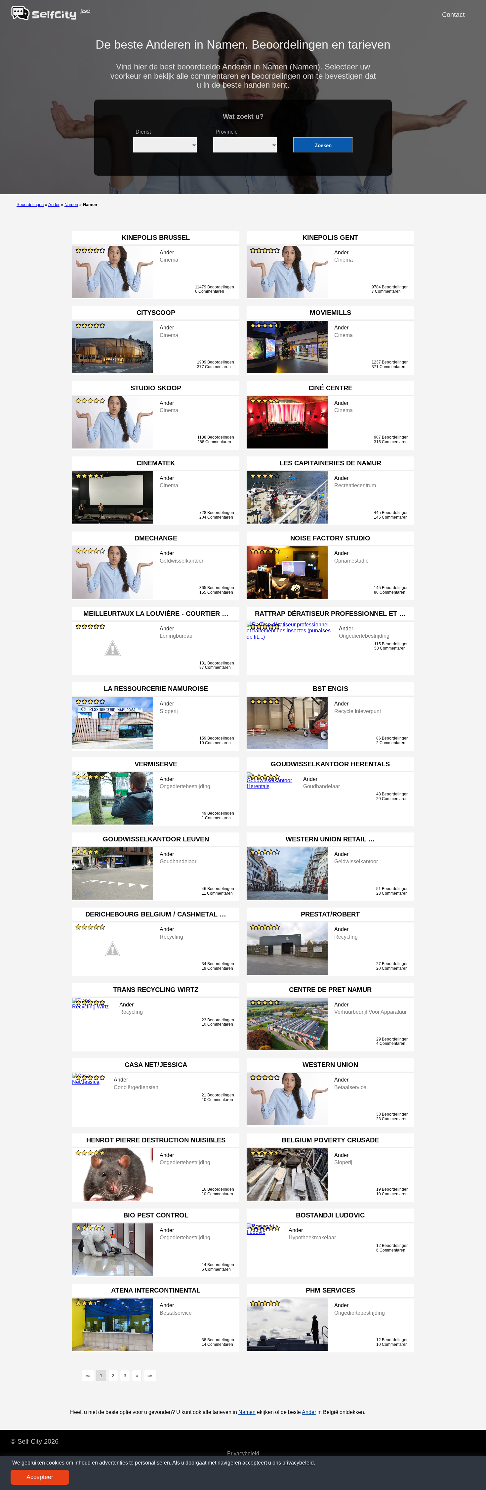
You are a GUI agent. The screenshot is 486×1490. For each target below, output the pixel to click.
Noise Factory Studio (330, 538)
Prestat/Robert (330, 914)
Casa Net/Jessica (156, 1064)
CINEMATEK (156, 463)
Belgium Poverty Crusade (330, 1140)
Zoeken (323, 145)
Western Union (330, 1064)
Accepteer (39, 1477)
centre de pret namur (330, 989)
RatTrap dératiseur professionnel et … (330, 613)
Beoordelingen (30, 204)
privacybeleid (298, 1463)
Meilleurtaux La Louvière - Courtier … (155, 613)
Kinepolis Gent (330, 237)
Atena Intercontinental (155, 1290)
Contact (453, 14)
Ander (54, 204)
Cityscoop (156, 312)
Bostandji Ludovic (330, 1215)
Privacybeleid (243, 1453)
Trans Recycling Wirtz (155, 989)
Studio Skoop (156, 388)
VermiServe (156, 764)
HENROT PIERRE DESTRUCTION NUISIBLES (155, 1140)
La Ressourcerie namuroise (156, 688)
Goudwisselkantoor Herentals (330, 764)
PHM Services (330, 1290)
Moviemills (330, 312)
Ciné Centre (330, 388)
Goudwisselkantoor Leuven (156, 839)
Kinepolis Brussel (156, 237)
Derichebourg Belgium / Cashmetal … (155, 914)
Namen (71, 204)
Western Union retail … (330, 839)
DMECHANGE (156, 538)
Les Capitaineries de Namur (330, 463)
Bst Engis (330, 688)
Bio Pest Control (155, 1215)
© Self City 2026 (35, 1441)
